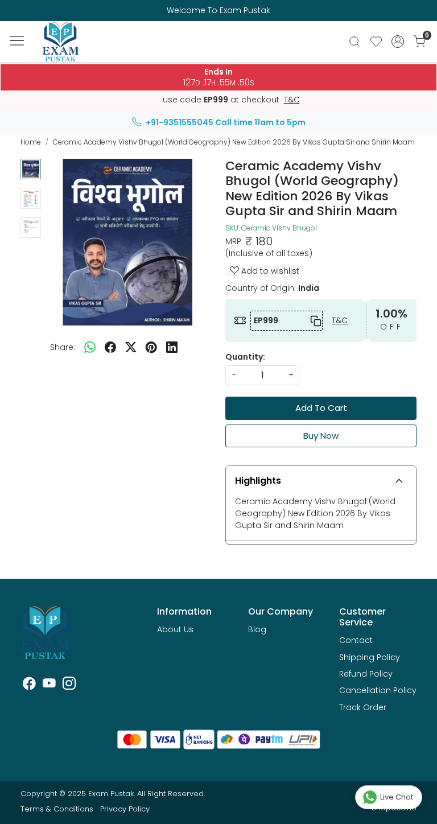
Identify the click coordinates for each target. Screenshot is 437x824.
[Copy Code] (313, 320)
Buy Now (321, 436)
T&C (292, 100)
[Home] (66, 48)
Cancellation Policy (378, 690)
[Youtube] (49, 685)
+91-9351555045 (179, 122)
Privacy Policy (125, 809)
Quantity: (245, 356)
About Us (175, 629)
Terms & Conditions (56, 809)
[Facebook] (29, 685)
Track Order (362, 707)
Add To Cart (321, 408)
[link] (354, 41)
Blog (257, 629)
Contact (356, 640)
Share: (62, 347)
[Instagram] (69, 685)
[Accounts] (398, 41)
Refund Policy (366, 673)
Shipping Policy (369, 657)
